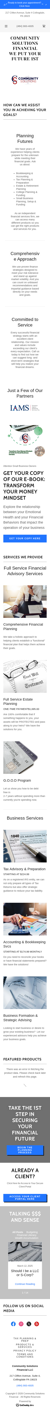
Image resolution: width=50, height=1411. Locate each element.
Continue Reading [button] (25, 1284)
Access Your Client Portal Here (25, 1197)
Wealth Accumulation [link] (26, 1238)
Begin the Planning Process (25, 1150)
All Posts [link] (17, 1232)
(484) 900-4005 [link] (25, 26)
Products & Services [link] (25, 1345)
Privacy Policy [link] (25, 1351)
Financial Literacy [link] (26, 1235)
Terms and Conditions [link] (25, 1355)
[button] (6, 26)
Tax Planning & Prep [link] (24, 1339)
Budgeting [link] (32, 1232)
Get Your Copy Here (25, 538)
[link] (44, 26)
